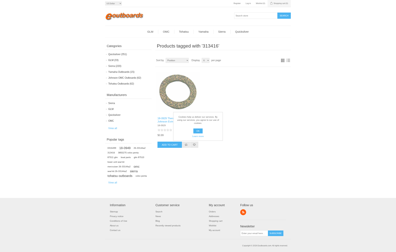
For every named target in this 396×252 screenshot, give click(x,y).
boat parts (126, 157)
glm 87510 (139, 157)
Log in (248, 3)
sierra (134, 171)
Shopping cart (215, 221)
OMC (111, 120)
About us (114, 225)
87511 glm (113, 157)
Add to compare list (186, 145)
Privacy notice (116, 216)
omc (137, 166)
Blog (157, 221)
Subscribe (275, 233)
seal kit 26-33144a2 (117, 171)
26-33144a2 (140, 148)
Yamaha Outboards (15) (121, 72)
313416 (111, 152)
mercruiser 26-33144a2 (119, 166)
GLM (111, 109)
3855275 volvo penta (128, 152)
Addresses (214, 216)
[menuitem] (118, 211)
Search (284, 15)
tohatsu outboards (120, 176)
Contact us (115, 230)
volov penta (141, 176)
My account (214, 230)
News (158, 216)
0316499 (112, 148)
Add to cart (170, 144)
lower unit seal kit (116, 162)
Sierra (111, 103)
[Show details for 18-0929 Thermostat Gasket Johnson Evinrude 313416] (178, 92)
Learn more (198, 136)
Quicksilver (114, 115)
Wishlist (212, 225)
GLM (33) (113, 60)
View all (112, 128)
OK (198, 131)
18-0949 (125, 148)
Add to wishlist (194, 145)
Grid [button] (282, 60)
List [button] (288, 60)
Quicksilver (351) (117, 54)
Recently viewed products (168, 225)
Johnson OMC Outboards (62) (124, 77)
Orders (212, 211)
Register (237, 3)
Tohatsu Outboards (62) (121, 83)
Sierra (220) (114, 66)
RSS (243, 212)
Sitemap (114, 211)
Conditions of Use (118, 221)
